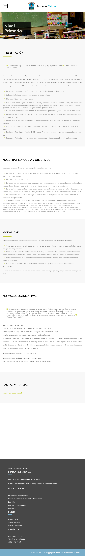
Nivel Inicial (13, 519)
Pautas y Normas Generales (12, 393)
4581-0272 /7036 (14, 542)
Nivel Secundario (15, 526)
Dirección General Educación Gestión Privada (25, 499)
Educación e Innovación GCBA (19, 496)
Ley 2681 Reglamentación (18, 505)
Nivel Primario (14, 522)
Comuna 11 (12, 508)
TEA (43, 553)
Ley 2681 (11, 502)
